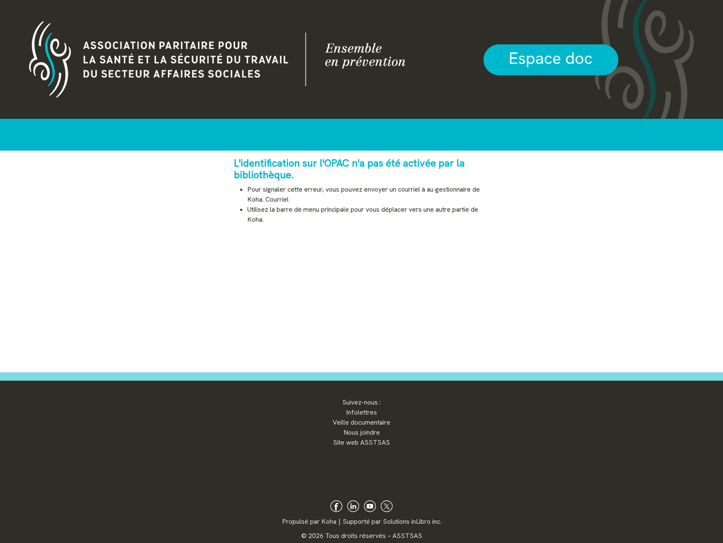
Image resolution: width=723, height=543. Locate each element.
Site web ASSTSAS (361, 442)
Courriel (277, 199)
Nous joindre (362, 432)
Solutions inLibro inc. (412, 521)
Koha (328, 521)
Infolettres (361, 412)
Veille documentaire (361, 422)
